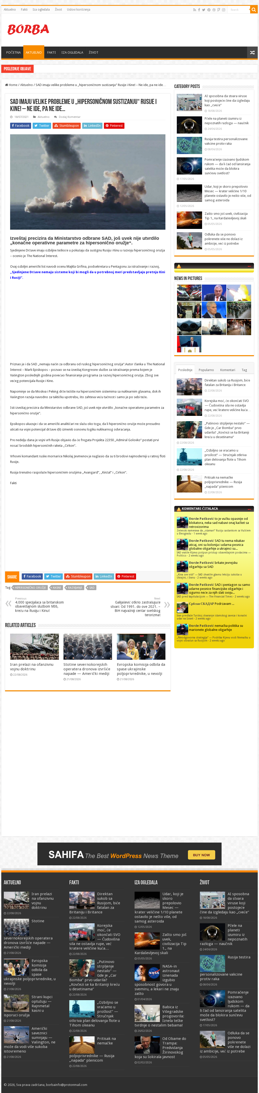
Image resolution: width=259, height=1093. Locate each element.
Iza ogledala (41, 9)
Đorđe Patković (201, 519)
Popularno (206, 370)
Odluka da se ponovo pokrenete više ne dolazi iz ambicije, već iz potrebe (224, 238)
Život (58, 9)
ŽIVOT (93, 52)
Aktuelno (10, 9)
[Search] (254, 9)
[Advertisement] (162, 30)
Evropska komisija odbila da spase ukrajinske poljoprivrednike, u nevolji (141, 669)
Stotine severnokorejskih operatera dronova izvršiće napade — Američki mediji (86, 669)
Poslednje (185, 370)
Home (12, 85)
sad (92, 587)
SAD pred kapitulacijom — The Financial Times (204, 596)
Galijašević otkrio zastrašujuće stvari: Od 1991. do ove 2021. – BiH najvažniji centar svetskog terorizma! (135, 607)
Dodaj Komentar (69, 117)
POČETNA (13, 52)
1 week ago (200, 533)
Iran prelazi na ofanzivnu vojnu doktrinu (31, 666)
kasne (57, 587)
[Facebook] (199, 10)
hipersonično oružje (30, 587)
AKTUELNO (34, 52)
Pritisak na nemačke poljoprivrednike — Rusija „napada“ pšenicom (223, 482)
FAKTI (51, 52)
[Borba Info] (29, 29)
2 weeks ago (196, 555)
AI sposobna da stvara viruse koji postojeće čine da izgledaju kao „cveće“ (227, 100)
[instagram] (224, 10)
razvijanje (75, 587)
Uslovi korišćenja (78, 9)
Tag (244, 370)
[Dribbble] (214, 10)
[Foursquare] (219, 10)
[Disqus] (87, 768)
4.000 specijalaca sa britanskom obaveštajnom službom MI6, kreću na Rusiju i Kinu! (39, 605)
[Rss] (195, 10)
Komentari (227, 370)
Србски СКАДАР (201, 604)
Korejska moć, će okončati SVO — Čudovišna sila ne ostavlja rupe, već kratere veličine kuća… (228, 405)
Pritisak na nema (47, 69)
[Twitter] (204, 10)
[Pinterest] (209, 10)
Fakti (24, 9)
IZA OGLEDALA (72, 52)
